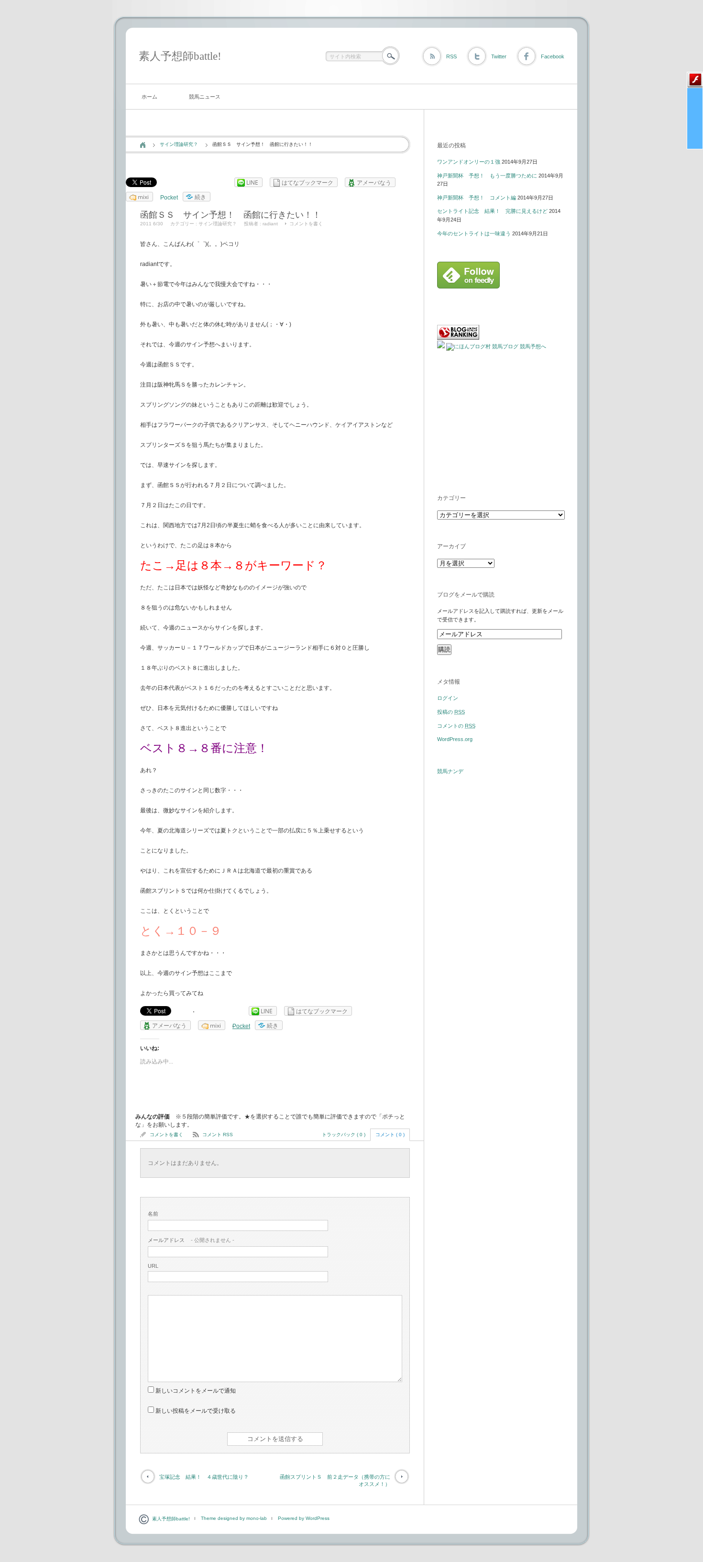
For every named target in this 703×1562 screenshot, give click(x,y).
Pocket (169, 197)
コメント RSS (217, 1134)
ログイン (447, 698)
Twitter (498, 56)
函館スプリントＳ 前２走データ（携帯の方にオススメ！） (335, 1480)
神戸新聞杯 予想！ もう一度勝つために (487, 175)
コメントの (456, 726)
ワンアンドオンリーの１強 (468, 162)
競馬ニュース (204, 97)
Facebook (552, 56)
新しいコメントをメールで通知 (195, 1390)
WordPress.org (454, 739)
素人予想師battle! (180, 56)
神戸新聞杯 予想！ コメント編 (476, 197)
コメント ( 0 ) (390, 1134)
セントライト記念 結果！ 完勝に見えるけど (492, 211)
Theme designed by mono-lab (234, 1518)
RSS (451, 56)
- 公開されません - (191, 1240)
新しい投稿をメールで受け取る (195, 1410)
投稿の (451, 712)
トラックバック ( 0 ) (343, 1134)
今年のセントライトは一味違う (474, 233)
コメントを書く (306, 223)
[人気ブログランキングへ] (458, 338)
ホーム (149, 97)
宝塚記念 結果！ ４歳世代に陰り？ (204, 1477)
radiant (270, 223)
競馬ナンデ (450, 771)
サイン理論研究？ (179, 144)
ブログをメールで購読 (465, 594)
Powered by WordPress (304, 1518)
